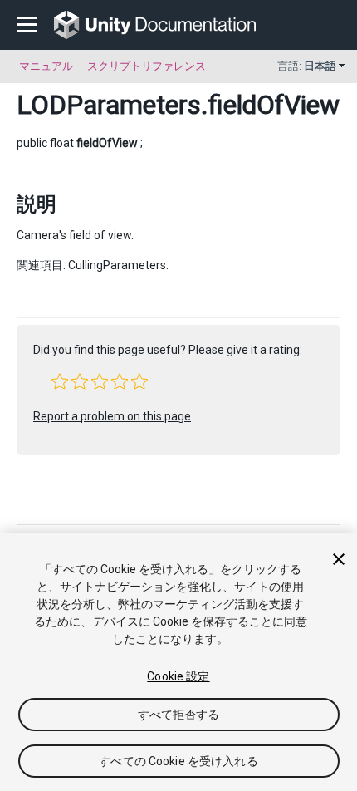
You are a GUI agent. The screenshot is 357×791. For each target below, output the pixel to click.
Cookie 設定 (178, 676)
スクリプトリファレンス (146, 66)
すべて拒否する (179, 714)
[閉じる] (339, 559)
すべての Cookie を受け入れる (178, 761)
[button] (60, 381)
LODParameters (109, 104)
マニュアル (46, 66)
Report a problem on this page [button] (112, 416)
